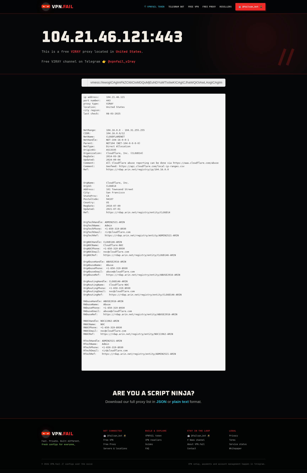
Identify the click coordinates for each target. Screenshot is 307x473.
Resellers (225, 6)
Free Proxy (209, 6)
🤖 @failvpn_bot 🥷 (250, 6)
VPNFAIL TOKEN (154, 6)
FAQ (147, 448)
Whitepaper (235, 448)
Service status (238, 444)
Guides (149, 444)
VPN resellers (153, 440)
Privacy (233, 435)
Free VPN (193, 6)
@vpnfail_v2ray (121, 61)
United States (128, 51)
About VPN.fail (196, 444)
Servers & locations (115, 448)
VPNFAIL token (153, 435)
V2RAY (76, 51)
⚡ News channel (196, 440)
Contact (191, 448)
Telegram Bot (176, 6)
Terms (232, 440)
